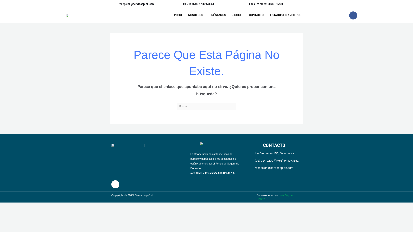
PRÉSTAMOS (218, 15)
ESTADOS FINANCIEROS (285, 15)
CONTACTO (256, 15)
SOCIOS (237, 15)
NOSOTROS (195, 15)
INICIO (178, 15)
